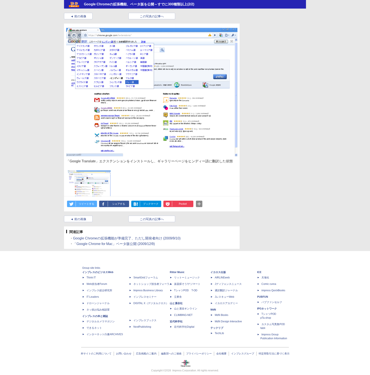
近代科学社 (176, 321)
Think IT (91, 277)
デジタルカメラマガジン (101, 321)
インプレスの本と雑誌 (95, 316)
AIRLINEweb (222, 277)
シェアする (118, 203)
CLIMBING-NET (183, 315)
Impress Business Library (148, 290)
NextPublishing (142, 326)
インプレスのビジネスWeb (97, 272)
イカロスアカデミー (226, 303)
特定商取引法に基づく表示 (274, 353)
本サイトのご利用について (96, 353)
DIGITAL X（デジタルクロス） (151, 303)
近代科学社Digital (184, 326)
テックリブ (216, 327)
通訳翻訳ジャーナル (226, 290)
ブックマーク (150, 203)
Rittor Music (177, 272)
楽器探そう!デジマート (187, 283)
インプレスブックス (145, 320)
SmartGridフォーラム (145, 277)
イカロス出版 (218, 272)
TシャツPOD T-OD (185, 290)
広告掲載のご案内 (146, 353)
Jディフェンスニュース (228, 283)
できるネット (94, 327)
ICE (259, 272)
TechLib (219, 333)
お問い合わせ (123, 353)
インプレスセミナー (145, 296)
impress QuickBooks (273, 290)
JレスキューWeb (224, 296)
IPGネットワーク (267, 308)
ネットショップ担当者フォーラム (152, 283)
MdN (213, 309)
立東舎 (178, 296)
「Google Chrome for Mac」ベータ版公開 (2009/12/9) (114, 244)
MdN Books (221, 315)
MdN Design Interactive (228, 321)
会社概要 (221, 353)
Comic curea (268, 283)
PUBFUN (262, 296)
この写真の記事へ (152, 16)
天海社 (265, 277)
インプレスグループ (242, 353)
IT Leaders (93, 296)
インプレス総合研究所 (99, 290)
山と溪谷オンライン (185, 308)
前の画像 (80, 16)
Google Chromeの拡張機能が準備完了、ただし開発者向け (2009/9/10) (127, 238)
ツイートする (86, 203)
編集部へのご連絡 (171, 353)
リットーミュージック (187, 277)
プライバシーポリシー (199, 353)
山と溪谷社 (176, 303)
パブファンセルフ (271, 302)
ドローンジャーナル (98, 303)
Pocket (183, 203)
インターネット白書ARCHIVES (105, 334)
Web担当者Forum (97, 283)
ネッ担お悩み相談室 (98, 309)
